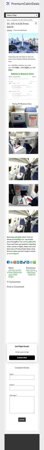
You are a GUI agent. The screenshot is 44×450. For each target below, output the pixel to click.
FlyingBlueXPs (30, 242)
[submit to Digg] (21, 262)
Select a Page (11, 15)
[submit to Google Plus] (14, 262)
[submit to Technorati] (34, 262)
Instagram (14, 253)
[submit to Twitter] (11, 262)
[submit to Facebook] (8, 262)
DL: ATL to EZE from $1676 (18, 25)
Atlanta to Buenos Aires (22, 74)
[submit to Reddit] (31, 262)
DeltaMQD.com (19, 239)
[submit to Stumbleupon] (18, 262)
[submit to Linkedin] (28, 262)
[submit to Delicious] (24, 262)
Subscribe (22, 358)
